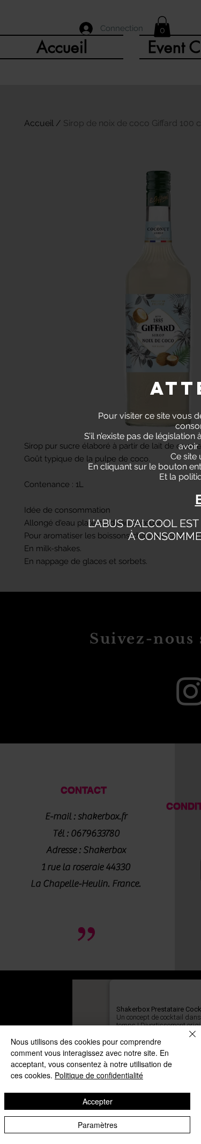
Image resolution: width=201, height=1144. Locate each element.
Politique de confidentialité (99, 1075)
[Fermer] (186, 1040)
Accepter (98, 1101)
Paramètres (97, 1124)
